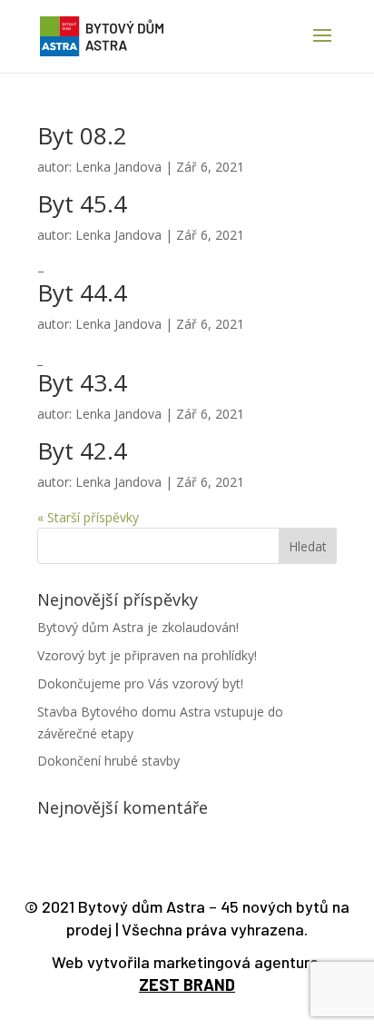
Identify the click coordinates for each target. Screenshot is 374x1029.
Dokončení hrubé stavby (108, 760)
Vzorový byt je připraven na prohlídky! (147, 655)
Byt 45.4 (82, 203)
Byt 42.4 (82, 450)
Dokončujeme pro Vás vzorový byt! (140, 683)
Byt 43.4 (82, 382)
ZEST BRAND (187, 984)
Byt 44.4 (82, 292)
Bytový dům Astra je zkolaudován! (138, 627)
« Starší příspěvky (88, 517)
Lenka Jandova (118, 166)
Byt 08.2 (82, 135)
